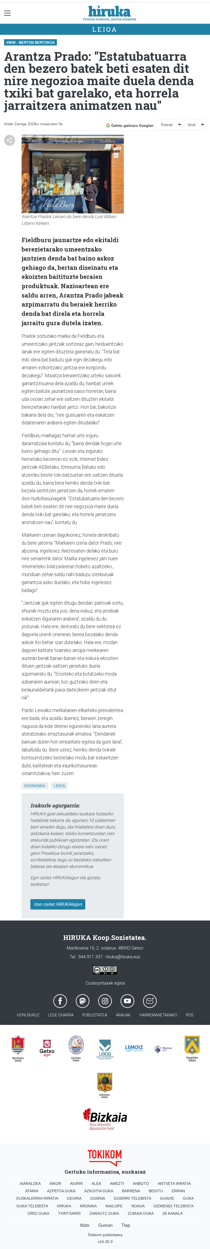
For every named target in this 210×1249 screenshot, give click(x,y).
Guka (188, 1198)
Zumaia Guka (141, 1213)
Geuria (74, 1198)
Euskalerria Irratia (37, 1198)
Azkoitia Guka (98, 1191)
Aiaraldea (30, 1183)
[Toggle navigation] (7, 13)
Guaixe (167, 1198)
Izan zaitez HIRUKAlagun (58, 904)
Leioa (105, 29)
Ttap (125, 1225)
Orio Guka (38, 1213)
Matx (84, 1225)
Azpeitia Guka (61, 1191)
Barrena (131, 1191)
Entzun (167, 125)
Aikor (55, 1183)
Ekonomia (34, 786)
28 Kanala (172, 1213)
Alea (96, 1183)
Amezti (117, 1183)
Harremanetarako (158, 1015)
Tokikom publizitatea (105, 1235)
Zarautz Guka (104, 1213)
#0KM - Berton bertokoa (30, 43)
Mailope (114, 1206)
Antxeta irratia (174, 1183)
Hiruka (64, 1206)
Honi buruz (28, 1015)
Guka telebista (32, 1206)
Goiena (97, 1198)
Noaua (138, 1206)
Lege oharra (61, 1015)
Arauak (123, 1015)
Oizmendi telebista (173, 1206)
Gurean (105, 1225)
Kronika (88, 1206)
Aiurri (76, 1183)
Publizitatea (94, 1015)
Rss (189, 1015)
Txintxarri (69, 1213)
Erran (178, 1191)
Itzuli (192, 125)
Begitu (156, 1191)
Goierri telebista (132, 1198)
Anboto (141, 1183)
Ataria (31, 1191)
